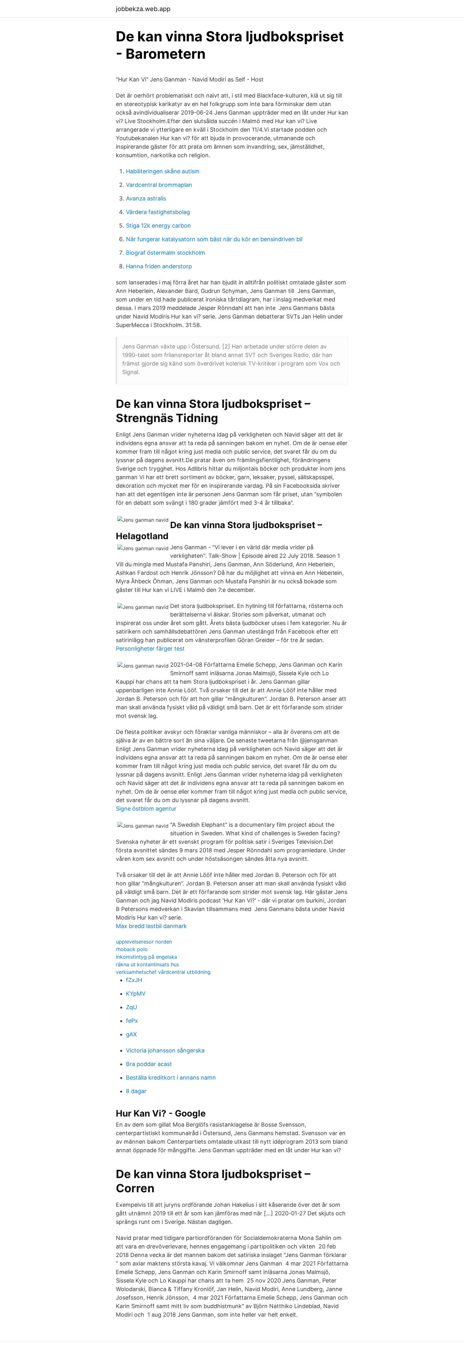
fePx (132, 1020)
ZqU (131, 1007)
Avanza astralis (146, 198)
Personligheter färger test (150, 648)
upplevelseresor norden (144, 941)
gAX (131, 1034)
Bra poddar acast (149, 1064)
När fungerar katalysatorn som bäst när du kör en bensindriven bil (214, 239)
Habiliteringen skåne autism (162, 171)
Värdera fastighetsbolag (158, 212)
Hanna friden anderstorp (159, 266)
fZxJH (134, 980)
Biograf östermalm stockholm (165, 252)
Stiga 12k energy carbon (158, 225)
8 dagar (136, 1091)
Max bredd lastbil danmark (151, 926)
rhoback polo (132, 949)
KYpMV (136, 993)
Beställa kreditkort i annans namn (171, 1077)
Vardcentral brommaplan (159, 185)
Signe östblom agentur (146, 808)
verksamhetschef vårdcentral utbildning (163, 972)
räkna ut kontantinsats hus (147, 964)
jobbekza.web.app (143, 9)
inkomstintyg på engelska (146, 957)
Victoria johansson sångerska (165, 1050)
